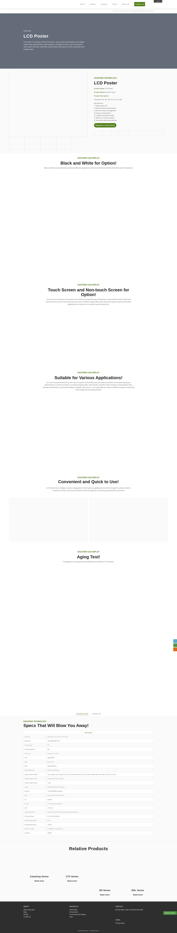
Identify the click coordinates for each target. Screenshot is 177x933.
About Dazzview (29, 910)
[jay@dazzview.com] (175, 641)
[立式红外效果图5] (48, 104)
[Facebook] (116, 913)
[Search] (151, 4)
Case (71, 917)
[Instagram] (125, 913)
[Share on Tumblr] (133, 133)
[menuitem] (82, 4)
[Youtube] (122, 913)
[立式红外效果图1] (64, 143)
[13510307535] (175, 645)
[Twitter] (127, 913)
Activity (26, 914)
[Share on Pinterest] (116, 133)
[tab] (82, 713)
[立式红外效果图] (48, 143)
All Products (73, 910)
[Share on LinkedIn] (124, 133)
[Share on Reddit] (150, 133)
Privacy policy (120, 923)
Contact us (27, 917)
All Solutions (73, 912)
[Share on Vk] (141, 133)
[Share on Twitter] (107, 133)
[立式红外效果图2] (32, 143)
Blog (25, 912)
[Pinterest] (130, 913)
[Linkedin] (119, 913)
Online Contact (170, 913)
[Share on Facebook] (98, 133)
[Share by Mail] (159, 133)
